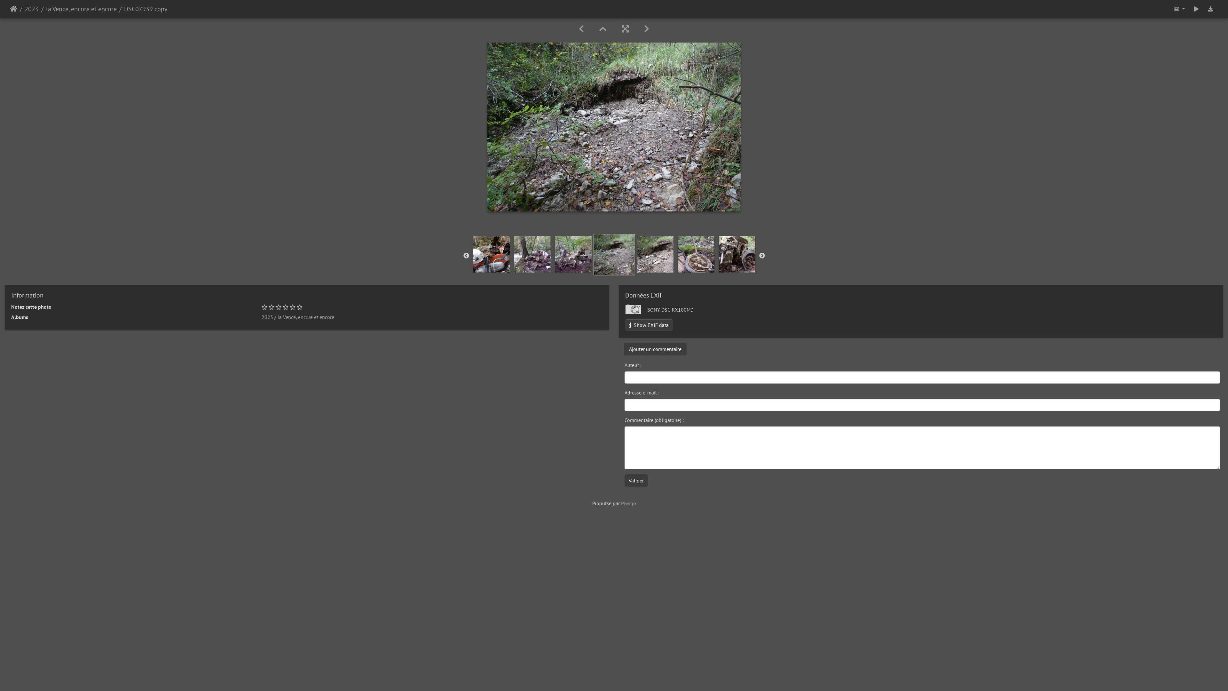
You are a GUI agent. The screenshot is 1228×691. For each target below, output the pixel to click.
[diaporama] (1196, 9)
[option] (491, 254)
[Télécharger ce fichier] (1210, 9)
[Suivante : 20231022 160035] (646, 29)
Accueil (13, 9)
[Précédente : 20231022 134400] (581, 29)
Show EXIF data (651, 325)
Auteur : (633, 365)
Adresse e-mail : (642, 392)
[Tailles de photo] (1179, 9)
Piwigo (628, 503)
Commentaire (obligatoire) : (654, 420)
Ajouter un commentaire (655, 349)
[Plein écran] (625, 29)
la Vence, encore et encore (81, 9)
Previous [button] (466, 256)
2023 (32, 9)
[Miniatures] (603, 29)
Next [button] (762, 256)
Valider (636, 480)
